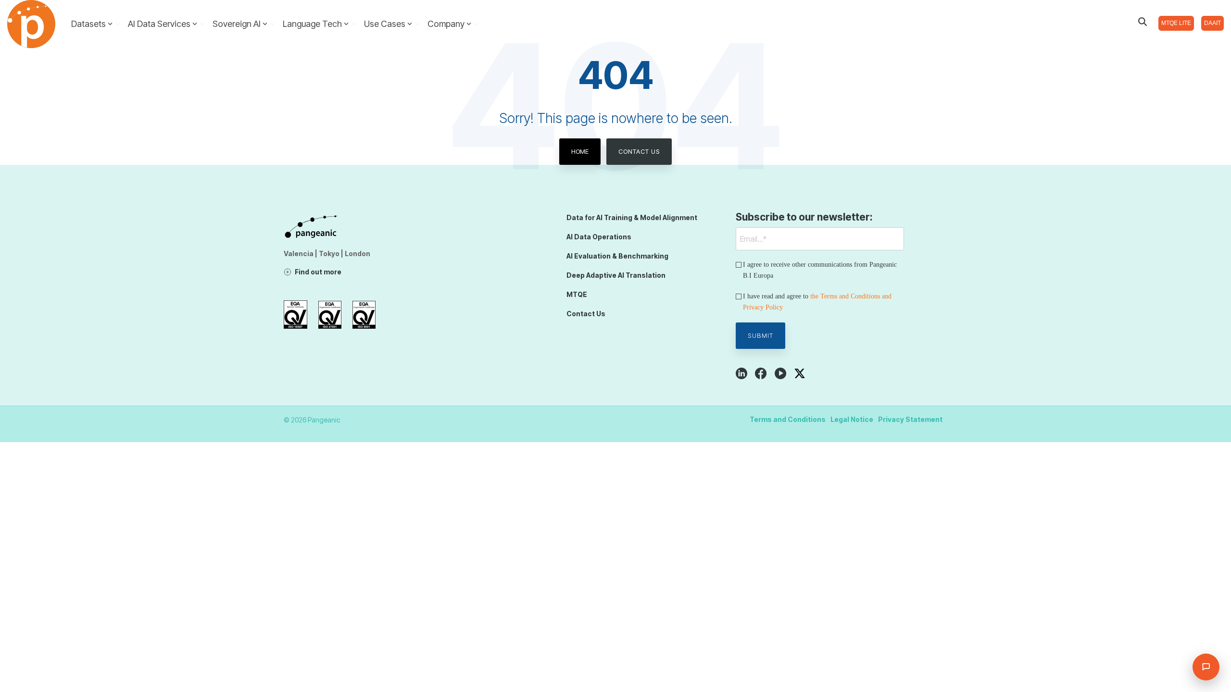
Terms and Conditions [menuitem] (788, 419)
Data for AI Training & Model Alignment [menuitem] (631, 217)
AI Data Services (159, 24)
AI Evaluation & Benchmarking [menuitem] (617, 256)
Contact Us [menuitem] (585, 313)
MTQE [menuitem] (576, 294)
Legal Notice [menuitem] (851, 419)
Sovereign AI (237, 24)
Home (580, 151)
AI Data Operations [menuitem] (598, 237)
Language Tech (312, 24)
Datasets (88, 24)
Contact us (639, 151)
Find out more (318, 272)
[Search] (1142, 21)
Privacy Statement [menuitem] (910, 419)
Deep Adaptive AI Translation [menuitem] (616, 275)
